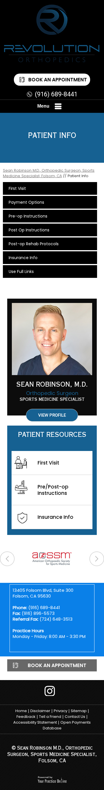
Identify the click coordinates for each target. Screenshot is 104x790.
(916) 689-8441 (56, 94)
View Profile (52, 415)
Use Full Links (21, 271)
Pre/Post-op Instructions (53, 490)
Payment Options (26, 202)
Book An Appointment (57, 79)
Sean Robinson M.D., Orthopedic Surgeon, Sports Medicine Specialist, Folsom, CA (48, 173)
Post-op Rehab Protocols (34, 244)
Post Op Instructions (29, 230)
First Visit (17, 188)
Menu (43, 106)
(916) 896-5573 (38, 613)
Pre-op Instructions (28, 216)
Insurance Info (23, 258)
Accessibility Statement (35, 722)
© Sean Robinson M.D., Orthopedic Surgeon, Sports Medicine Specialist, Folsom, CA (52, 755)
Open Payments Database (67, 725)
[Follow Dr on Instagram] (52, 691)
